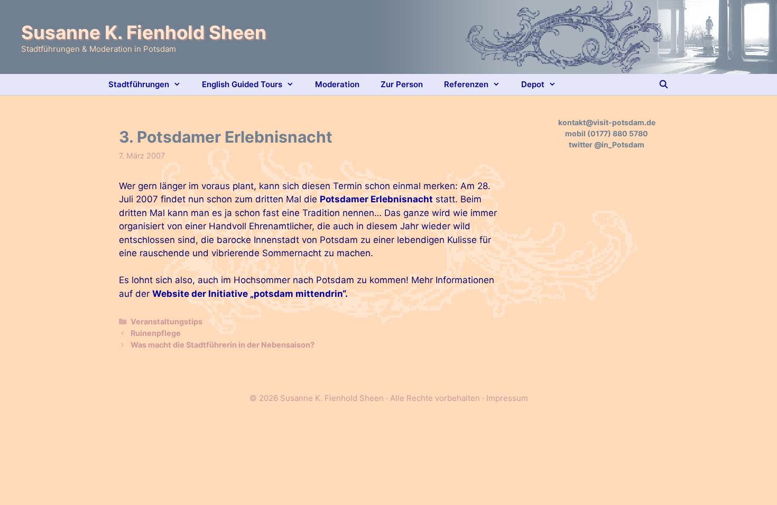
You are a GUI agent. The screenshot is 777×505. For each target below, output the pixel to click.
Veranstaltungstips (166, 321)
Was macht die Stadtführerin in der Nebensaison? (222, 344)
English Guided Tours (242, 84)
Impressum (507, 398)
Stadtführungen (138, 84)
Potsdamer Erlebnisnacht (376, 199)
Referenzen (466, 84)
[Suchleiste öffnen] (663, 84)
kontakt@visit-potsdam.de (606, 122)
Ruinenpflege (156, 333)
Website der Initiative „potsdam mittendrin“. (250, 293)
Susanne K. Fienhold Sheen (143, 32)
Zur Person (402, 84)
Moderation (337, 84)
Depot (532, 84)
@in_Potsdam (619, 144)
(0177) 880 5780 (617, 133)
